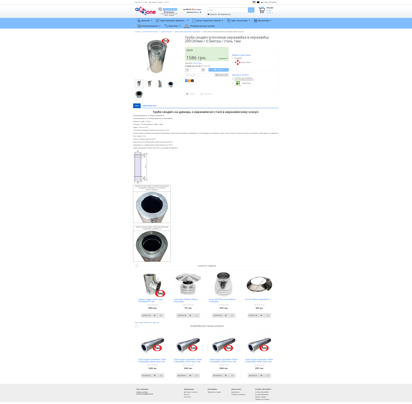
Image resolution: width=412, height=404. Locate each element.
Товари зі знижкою (238, 394)
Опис (137, 106)
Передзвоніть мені (170, 9)
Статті (166, 2)
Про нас (187, 394)
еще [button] (200, 11)
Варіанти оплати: (240, 75)
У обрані (192, 94)
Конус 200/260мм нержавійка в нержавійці (222, 300)
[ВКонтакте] (186, 80)
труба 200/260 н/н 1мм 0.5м (149, 322)
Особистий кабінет (262, 392)
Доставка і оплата (190, 392)
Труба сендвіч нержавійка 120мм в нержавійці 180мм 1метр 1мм (152, 360)
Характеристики (149, 106)
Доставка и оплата (156, 2)
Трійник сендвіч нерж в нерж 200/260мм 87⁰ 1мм (150, 300)
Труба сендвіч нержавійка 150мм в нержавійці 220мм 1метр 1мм (188, 360)
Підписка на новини (262, 399)
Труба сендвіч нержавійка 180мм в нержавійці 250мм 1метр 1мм (259, 360)
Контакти (138, 2)
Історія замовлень (262, 394)
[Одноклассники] (189, 80)
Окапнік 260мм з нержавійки (257, 299)
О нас (145, 2)
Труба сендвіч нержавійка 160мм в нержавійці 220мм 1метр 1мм (223, 360)
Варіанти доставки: (241, 55)
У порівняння (208, 94)
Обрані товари (260, 397)
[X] (192, 80)
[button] (191, 11)
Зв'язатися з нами (214, 392)
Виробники (235, 392)
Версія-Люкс (197, 63)
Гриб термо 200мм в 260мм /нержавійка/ (186, 300)
